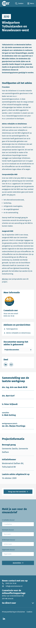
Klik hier (5, 279)
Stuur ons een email (18, 313)
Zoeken (19, 3)
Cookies (29, 612)
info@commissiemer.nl (14, 586)
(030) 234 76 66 (16, 316)
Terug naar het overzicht (17, 492)
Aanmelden (17, 563)
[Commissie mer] (6, 3)
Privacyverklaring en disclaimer (13, 612)
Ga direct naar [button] (9, 603)
